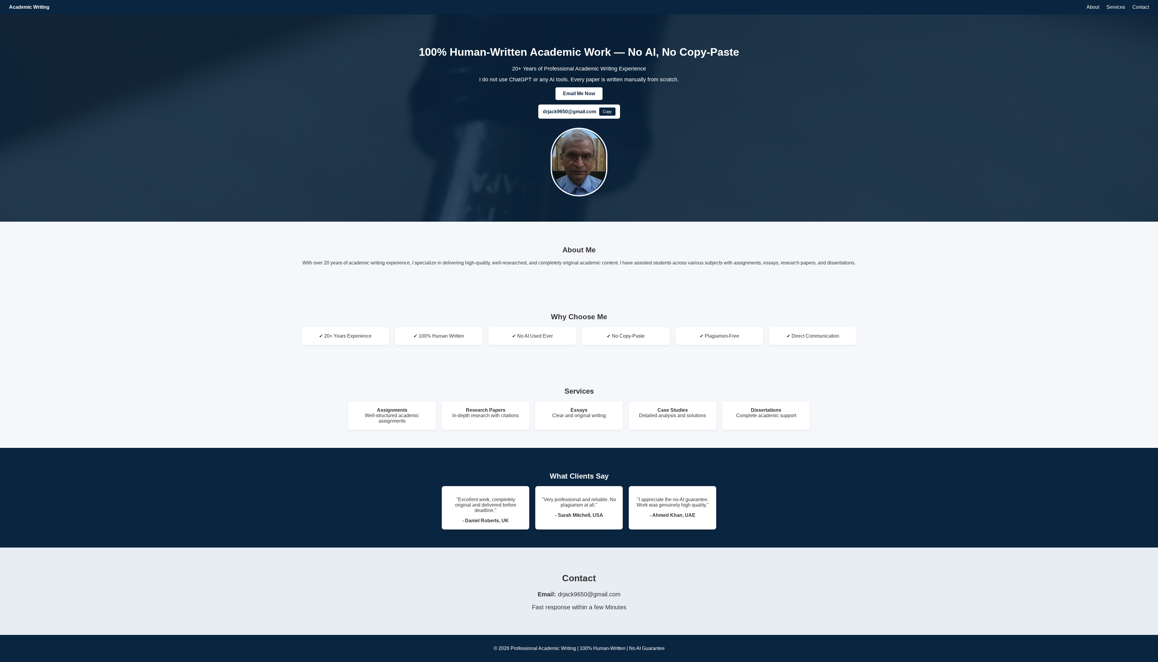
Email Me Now (579, 93)
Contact (1140, 7)
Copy (607, 111)
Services (1115, 7)
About (1093, 7)
